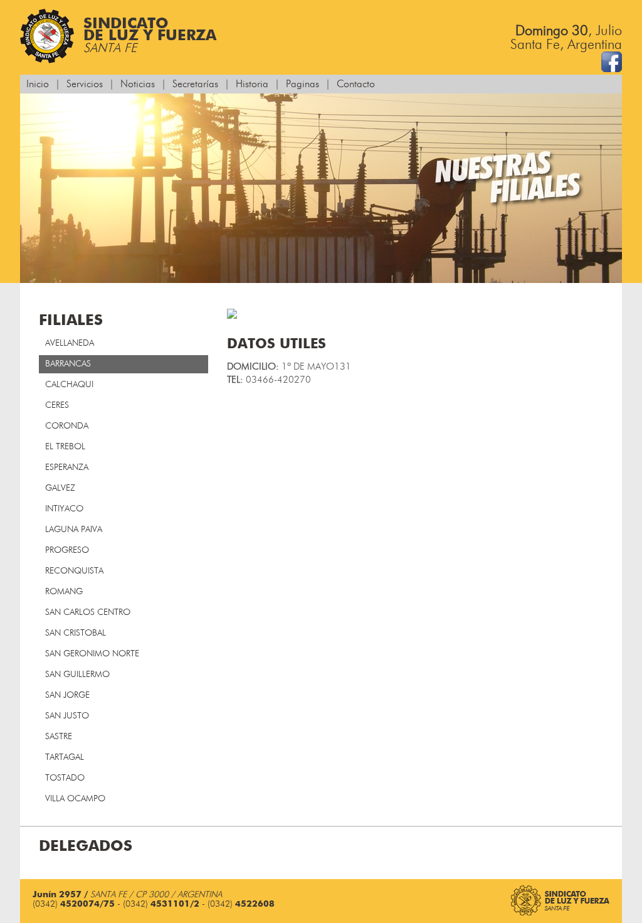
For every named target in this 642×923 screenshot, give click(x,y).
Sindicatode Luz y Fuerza (149, 35)
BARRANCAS (68, 364)
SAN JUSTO (67, 716)
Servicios (84, 84)
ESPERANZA (66, 467)
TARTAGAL (64, 757)
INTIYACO (64, 508)
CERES (57, 405)
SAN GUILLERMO (77, 674)
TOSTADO (65, 778)
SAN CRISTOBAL (75, 633)
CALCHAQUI (69, 384)
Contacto (356, 84)
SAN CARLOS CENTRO (87, 612)
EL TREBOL (65, 446)
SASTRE (58, 736)
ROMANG (64, 591)
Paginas (302, 84)
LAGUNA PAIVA (73, 529)
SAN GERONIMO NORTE (92, 653)
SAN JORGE (67, 695)
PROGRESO (67, 550)
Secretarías (195, 84)
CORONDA (66, 426)
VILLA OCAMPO (75, 798)
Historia (252, 84)
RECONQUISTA (74, 571)
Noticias (137, 84)
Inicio (37, 84)
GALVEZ (60, 488)
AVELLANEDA (69, 343)
